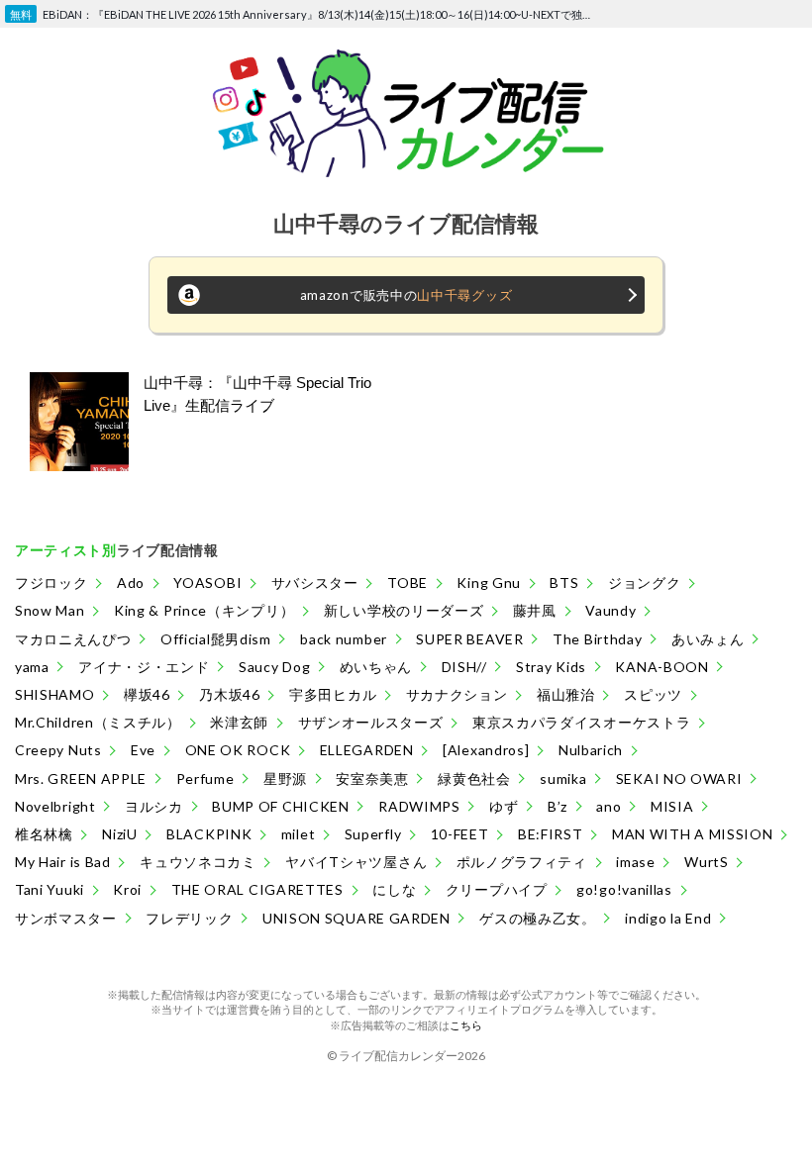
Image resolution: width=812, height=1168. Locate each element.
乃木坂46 (229, 694)
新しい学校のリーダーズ (404, 610)
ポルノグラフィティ (522, 861)
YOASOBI (207, 582)
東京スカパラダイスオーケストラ (581, 722)
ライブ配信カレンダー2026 (412, 1055)
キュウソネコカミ (198, 861)
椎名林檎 (44, 834)
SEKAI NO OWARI (679, 778)
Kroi (127, 889)
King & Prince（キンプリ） (204, 610)
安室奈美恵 (372, 778)
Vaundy (610, 610)
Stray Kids (551, 666)
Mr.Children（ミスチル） (98, 722)
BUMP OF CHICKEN (281, 806)
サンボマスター (66, 918)
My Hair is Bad (63, 861)
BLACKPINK (209, 834)
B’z (557, 806)
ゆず (503, 806)
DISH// (464, 666)
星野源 (285, 778)
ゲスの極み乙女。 (537, 918)
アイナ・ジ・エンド (143, 666)
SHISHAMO (55, 694)
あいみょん (708, 639)
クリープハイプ (497, 889)
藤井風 (535, 610)
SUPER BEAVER (469, 639)
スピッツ (653, 694)
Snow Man (50, 610)
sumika (563, 778)
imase (636, 861)
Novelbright (55, 806)
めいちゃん (376, 666)
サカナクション (457, 694)
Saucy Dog (274, 666)
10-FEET (460, 834)
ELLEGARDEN (367, 749)
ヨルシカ (154, 806)
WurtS (706, 861)
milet (298, 834)
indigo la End (668, 918)
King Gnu (489, 582)
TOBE (407, 582)
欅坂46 (147, 694)
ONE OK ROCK (238, 749)
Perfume (205, 778)
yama (32, 666)
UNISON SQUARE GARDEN (356, 918)
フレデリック (189, 918)
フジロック (51, 582)
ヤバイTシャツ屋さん (356, 861)
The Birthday (597, 639)
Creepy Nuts (58, 749)
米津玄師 (239, 722)
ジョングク (644, 582)
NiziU (120, 834)
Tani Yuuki (49, 889)
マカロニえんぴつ (73, 639)
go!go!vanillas (624, 889)
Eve (143, 749)
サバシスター (314, 582)
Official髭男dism (215, 639)
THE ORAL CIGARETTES (257, 889)
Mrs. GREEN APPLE (81, 778)
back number (343, 639)
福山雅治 (566, 694)
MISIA (672, 806)
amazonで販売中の (406, 295)
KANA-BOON (661, 666)
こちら (466, 1025)
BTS (564, 582)
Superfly (373, 834)
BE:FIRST (550, 834)
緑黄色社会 (474, 778)
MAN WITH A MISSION (692, 834)
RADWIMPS (419, 806)
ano (608, 806)
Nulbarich (590, 749)
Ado (131, 582)
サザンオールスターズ (371, 722)
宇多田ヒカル (332, 694)
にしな (394, 889)
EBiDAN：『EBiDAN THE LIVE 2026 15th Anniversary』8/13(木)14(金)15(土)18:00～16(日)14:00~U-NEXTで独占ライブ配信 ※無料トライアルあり (321, 14)
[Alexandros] (486, 749)
